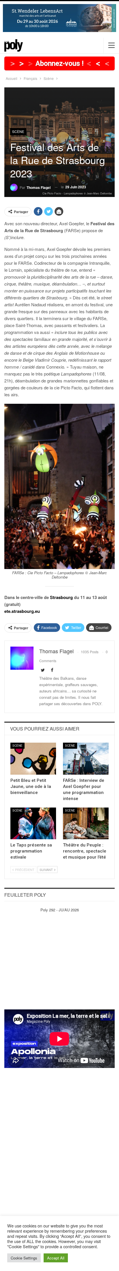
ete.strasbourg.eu (22, 611)
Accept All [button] (55, 1258)
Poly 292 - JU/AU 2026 (59, 910)
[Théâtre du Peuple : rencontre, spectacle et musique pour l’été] (86, 824)
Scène (18, 131)
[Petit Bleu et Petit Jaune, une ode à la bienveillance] (33, 759)
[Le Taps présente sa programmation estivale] (33, 824)
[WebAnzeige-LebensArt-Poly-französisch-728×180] (59, 17)
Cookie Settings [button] (24, 1258)
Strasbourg (61, 597)
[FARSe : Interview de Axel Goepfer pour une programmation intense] (86, 759)
